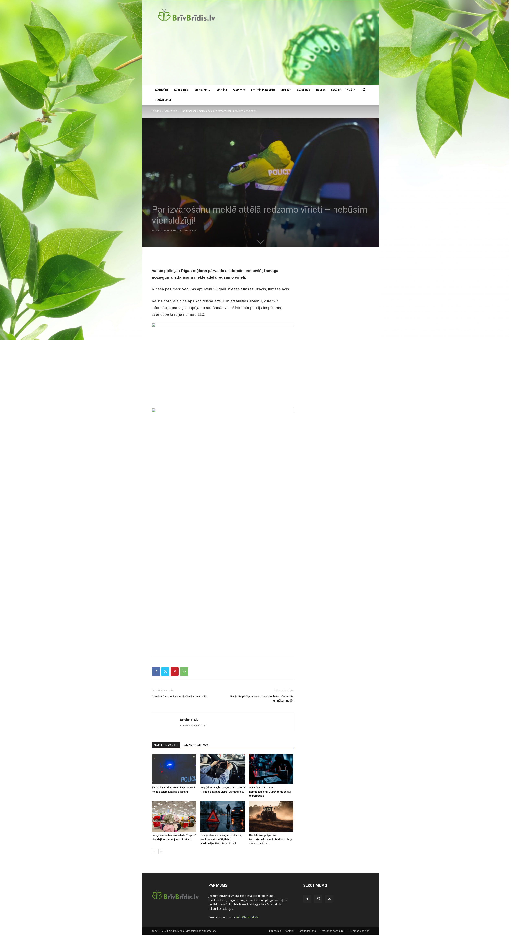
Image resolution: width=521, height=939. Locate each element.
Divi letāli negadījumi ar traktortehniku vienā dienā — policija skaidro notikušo (270, 839)
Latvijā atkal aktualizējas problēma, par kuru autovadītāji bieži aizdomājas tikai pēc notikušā (221, 839)
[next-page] (160, 851)
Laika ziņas (181, 90)
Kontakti (289, 931)
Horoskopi (200, 90)
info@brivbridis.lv (247, 917)
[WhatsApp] (184, 671)
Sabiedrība (161, 90)
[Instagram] (318, 899)
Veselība (222, 90)
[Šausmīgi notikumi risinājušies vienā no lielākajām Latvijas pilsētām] (174, 769)
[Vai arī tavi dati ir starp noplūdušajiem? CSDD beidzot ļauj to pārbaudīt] (271, 769)
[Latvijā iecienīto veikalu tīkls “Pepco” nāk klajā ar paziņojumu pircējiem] (174, 816)
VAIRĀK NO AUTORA (196, 745)
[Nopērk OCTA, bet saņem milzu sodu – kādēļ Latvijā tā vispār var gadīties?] (222, 769)
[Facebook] (156, 671)
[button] (364, 90)
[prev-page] (154, 851)
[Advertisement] (260, 54)
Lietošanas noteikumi (332, 931)
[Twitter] (165, 671)
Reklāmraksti (163, 100)
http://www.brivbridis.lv (192, 725)
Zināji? (350, 90)
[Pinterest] (175, 671)
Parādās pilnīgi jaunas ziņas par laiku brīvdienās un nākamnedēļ (261, 698)
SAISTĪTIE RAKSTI (166, 745)
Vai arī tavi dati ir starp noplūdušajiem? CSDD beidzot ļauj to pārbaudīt (270, 791)
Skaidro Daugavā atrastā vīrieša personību (180, 696)
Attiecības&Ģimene (263, 90)
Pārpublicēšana (307, 931)
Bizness (320, 90)
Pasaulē (336, 90)
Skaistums (303, 90)
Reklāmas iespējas (358, 931)
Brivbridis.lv (174, 230)
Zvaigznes (239, 90)
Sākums (156, 111)
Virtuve (286, 90)
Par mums (275, 931)
